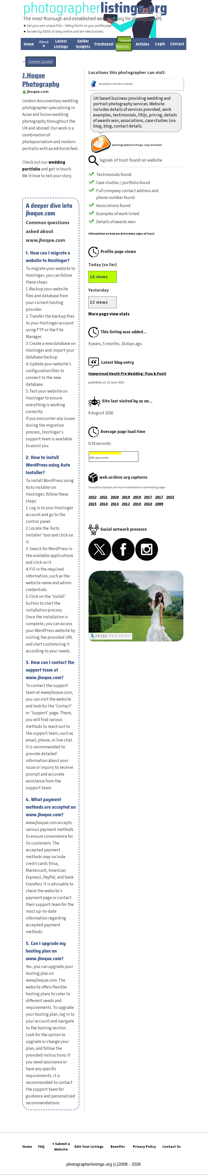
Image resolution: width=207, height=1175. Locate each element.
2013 (115, 504)
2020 (115, 497)
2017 (148, 497)
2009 (159, 504)
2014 (103, 504)
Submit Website (123, 43)
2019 (126, 497)
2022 (92, 497)
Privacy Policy (144, 1146)
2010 (137, 504)
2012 (126, 504)
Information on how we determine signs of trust (121, 234)
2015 (170, 497)
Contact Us (171, 1146)
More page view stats (109, 314)
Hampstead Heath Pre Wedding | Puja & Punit (127, 373)
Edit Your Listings (89, 1146)
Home (27, 1146)
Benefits (118, 1146)
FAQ (41, 1146)
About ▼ (43, 44)
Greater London (41, 62)
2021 (103, 497)
